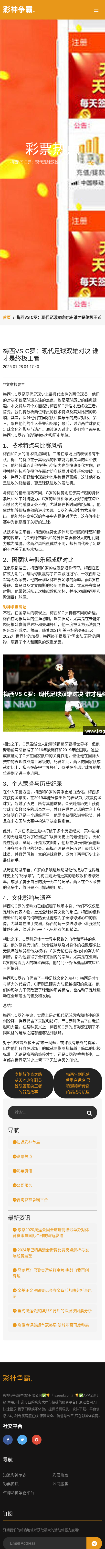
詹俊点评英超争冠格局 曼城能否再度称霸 (53, 1325)
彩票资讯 (24, 1171)
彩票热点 (24, 1157)
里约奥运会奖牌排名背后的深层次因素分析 (54, 1311)
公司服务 (24, 1185)
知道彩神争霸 (28, 1142)
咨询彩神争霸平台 (32, 1200)
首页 (7, 317)
